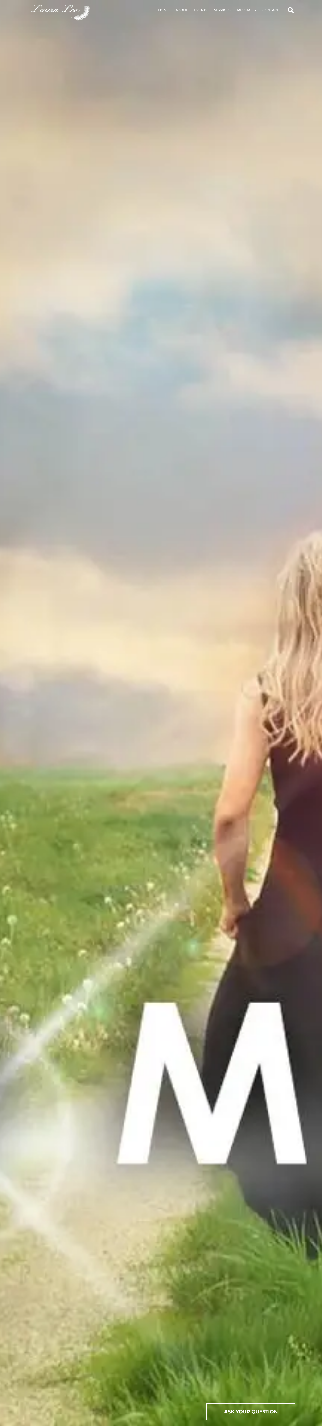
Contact (270, 10)
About (181, 10)
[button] (290, 10)
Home (163, 10)
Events (200, 10)
